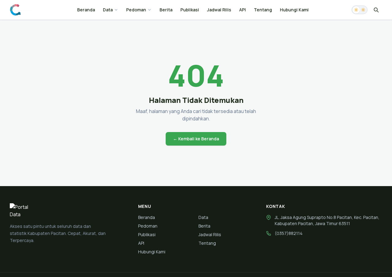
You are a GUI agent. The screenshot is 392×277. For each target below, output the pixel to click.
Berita (166, 10)
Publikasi (189, 10)
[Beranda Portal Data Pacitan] (22, 10)
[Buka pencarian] (376, 10)
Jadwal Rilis (219, 10)
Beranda (86, 10)
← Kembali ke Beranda (196, 139)
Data (108, 10)
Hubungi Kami (294, 10)
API (242, 10)
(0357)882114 (289, 233)
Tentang (263, 10)
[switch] (360, 10)
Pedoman (136, 10)
